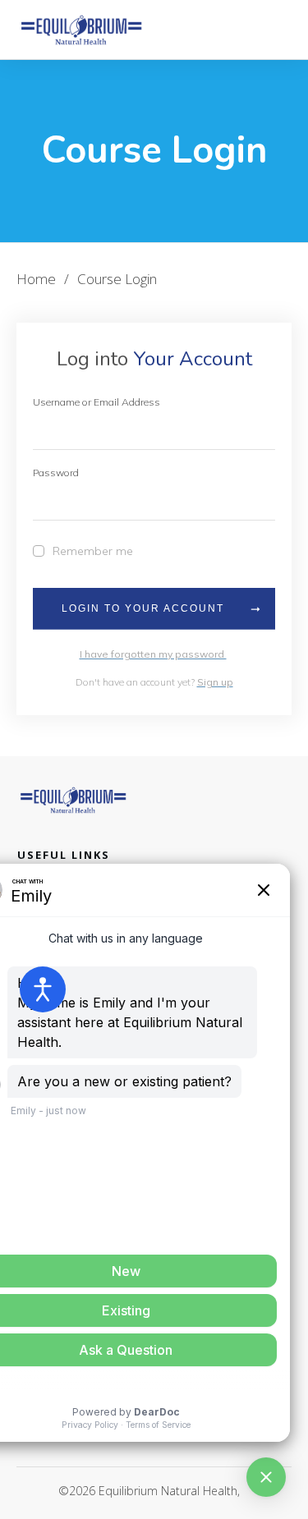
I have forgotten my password (153, 654)
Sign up (215, 682)
